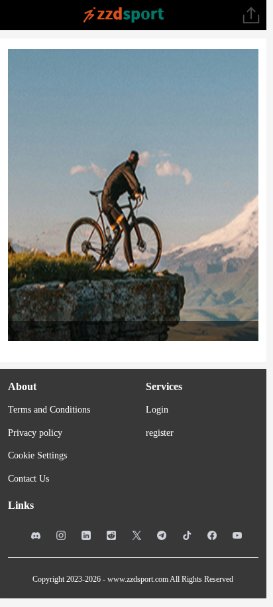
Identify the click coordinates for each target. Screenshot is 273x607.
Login (157, 410)
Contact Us (28, 479)
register (160, 433)
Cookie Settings (37, 455)
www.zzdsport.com (137, 579)
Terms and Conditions (49, 410)
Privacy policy (35, 433)
